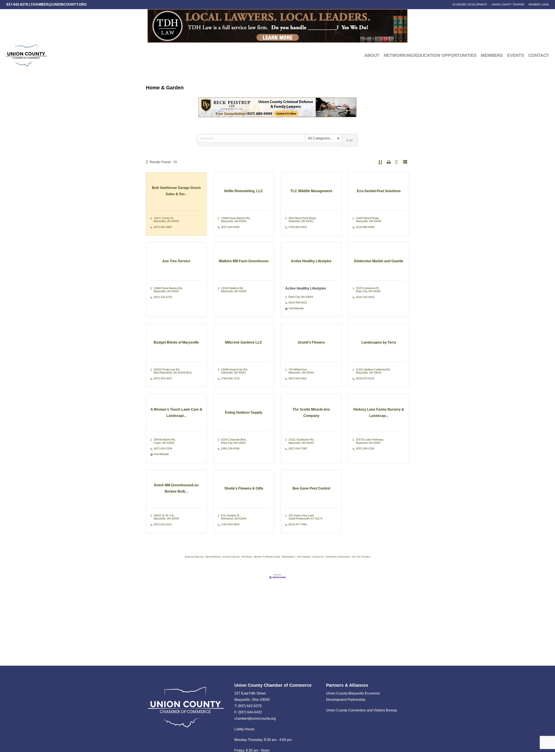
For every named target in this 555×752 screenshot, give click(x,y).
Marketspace (288, 556)
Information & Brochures (337, 556)
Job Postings (303, 556)
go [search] (351, 140)
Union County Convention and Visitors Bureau (361, 710)
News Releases (213, 556)
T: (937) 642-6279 (247, 706)
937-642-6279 (17, 4)
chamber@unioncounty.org (59, 4)
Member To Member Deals (267, 556)
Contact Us (317, 556)
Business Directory (194, 556)
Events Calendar (231, 556)
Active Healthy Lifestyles (305, 288)
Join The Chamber (361, 556)
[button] (147, 162)
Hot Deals (247, 556)
